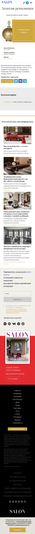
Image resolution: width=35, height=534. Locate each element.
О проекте (17, 473)
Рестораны (17, 417)
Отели (17, 414)
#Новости (6, 155)
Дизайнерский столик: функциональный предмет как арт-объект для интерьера (16, 179)
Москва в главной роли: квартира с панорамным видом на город (17, 247)
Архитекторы (17, 399)
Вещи (17, 402)
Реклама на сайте (17, 477)
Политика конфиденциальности (17, 496)
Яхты (17, 411)
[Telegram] (25, 81)
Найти (24, 3)
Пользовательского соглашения (16, 309)
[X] (16, 81)
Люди (17, 405)
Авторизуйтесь (8, 102)
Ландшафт (17, 396)
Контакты (17, 484)
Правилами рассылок (12, 312)
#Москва (6, 264)
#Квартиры (13, 262)
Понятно (17, 530)
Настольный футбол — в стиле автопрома (16, 147)
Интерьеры (17, 393)
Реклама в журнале (17, 481)
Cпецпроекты (17, 423)
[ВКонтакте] (20, 81)
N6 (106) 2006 (8, 58)
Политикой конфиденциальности (16, 311)
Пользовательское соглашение (17, 492)
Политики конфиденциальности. (18, 525)
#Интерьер (7, 225)
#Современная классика (17, 225)
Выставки (17, 408)
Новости (17, 391)
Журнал (17, 420)
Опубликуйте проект (17, 429)
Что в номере (13, 379)
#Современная (21, 262)
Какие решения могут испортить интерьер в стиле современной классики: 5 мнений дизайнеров (17, 214)
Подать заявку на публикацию (17, 488)
